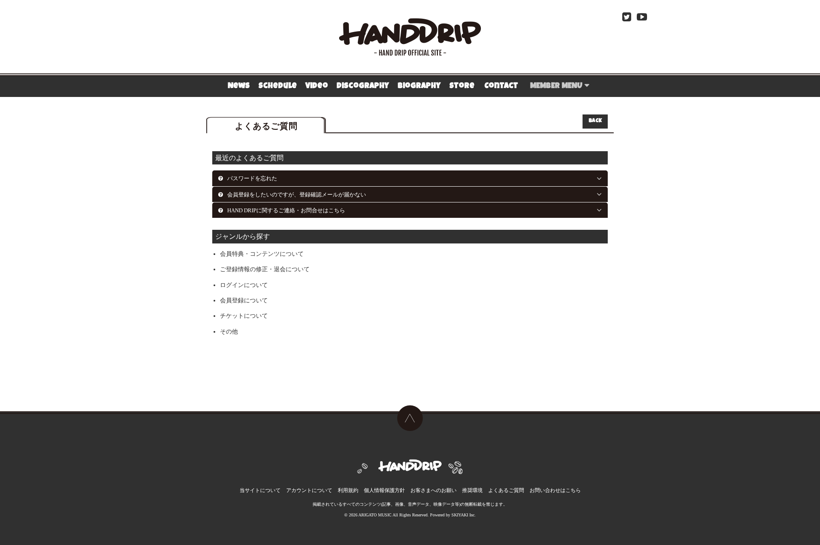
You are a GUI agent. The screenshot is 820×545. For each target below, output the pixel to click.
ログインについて (244, 285)
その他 (229, 331)
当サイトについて (260, 490)
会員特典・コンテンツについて (262, 254)
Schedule (277, 86)
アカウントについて (309, 490)
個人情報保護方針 (384, 490)
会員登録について (244, 300)
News (239, 86)
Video (316, 86)
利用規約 (348, 490)
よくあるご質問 (506, 490)
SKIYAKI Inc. (463, 515)
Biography (419, 86)
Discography (363, 86)
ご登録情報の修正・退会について (265, 269)
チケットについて (244, 316)
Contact (501, 86)
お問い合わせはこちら (555, 490)
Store (461, 86)
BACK (595, 121)
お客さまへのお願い (433, 490)
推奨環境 (472, 490)
